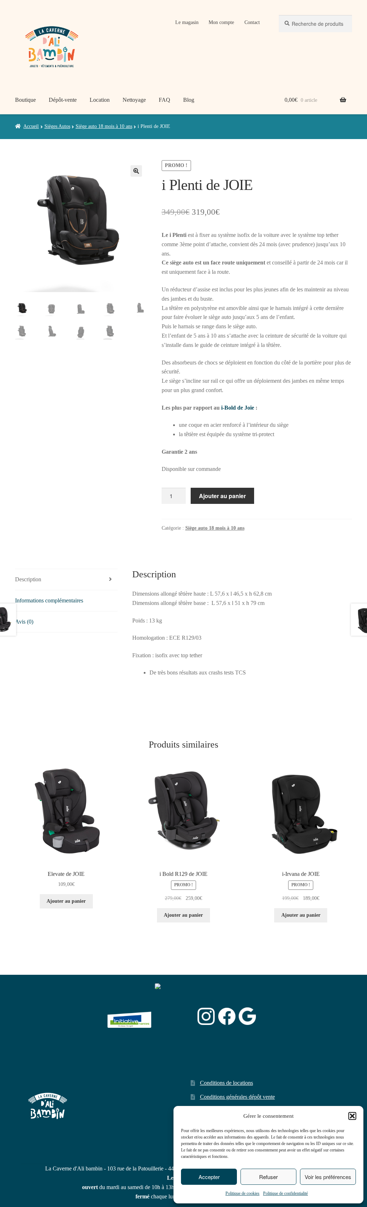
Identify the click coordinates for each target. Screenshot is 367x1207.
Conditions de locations (226, 1083)
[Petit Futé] (174, 1016)
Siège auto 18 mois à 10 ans (104, 126)
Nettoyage (134, 100)
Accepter (209, 1176)
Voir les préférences (328, 1176)
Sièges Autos (57, 126)
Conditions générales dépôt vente (237, 1097)
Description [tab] (28, 579)
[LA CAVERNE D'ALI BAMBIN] (173, 1034)
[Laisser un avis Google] (247, 1016)
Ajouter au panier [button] (66, 901)
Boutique (25, 100)
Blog (188, 100)
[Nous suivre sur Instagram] (206, 1016)
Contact (252, 22)
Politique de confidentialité (285, 1193)
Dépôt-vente (63, 100)
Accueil (31, 126)
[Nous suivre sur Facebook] (226, 1016)
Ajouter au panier (222, 496)
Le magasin (187, 22)
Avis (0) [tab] (24, 622)
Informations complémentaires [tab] (49, 600)
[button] (352, 1116)
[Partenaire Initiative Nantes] (129, 1016)
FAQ (164, 100)
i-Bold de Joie (237, 408)
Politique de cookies (242, 1193)
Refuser (268, 1176)
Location (100, 100)
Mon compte (221, 22)
